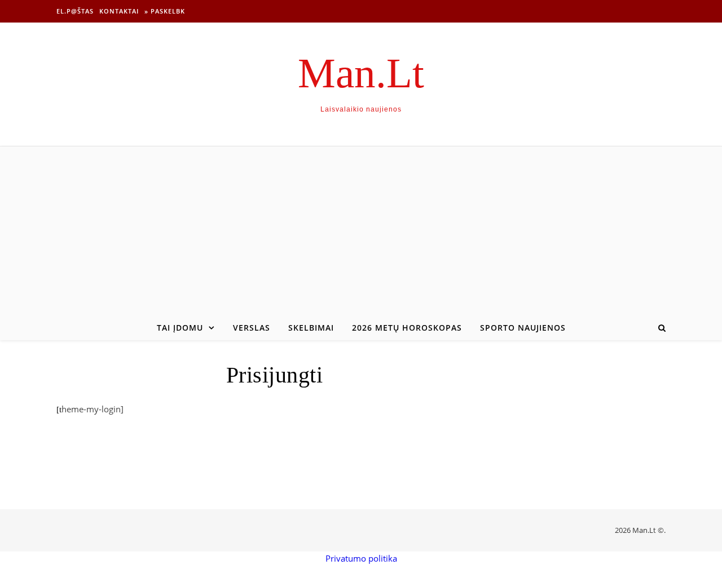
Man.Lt (361, 73)
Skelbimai (311, 327)
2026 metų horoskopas (407, 327)
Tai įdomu (180, 327)
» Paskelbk (164, 11)
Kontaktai (119, 11)
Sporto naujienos (523, 327)
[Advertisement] (361, 231)
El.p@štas (75, 11)
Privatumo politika (361, 558)
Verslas (251, 327)
